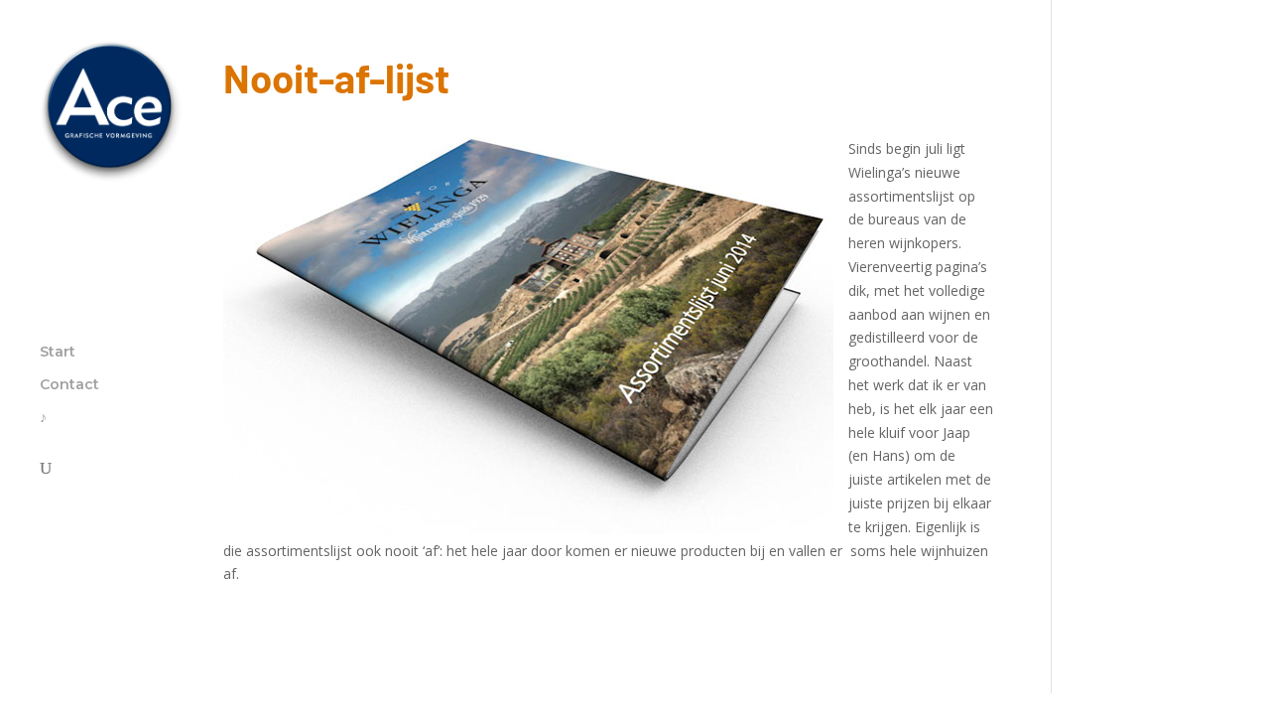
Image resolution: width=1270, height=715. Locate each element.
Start (57, 352)
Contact (69, 385)
